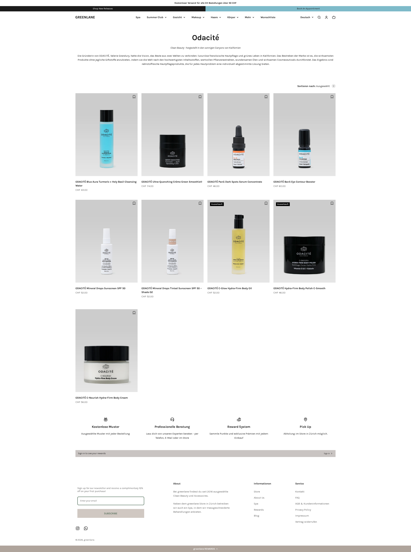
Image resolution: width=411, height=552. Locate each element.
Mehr (248, 17)
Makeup (196, 17)
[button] (205, 549)
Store (257, 491)
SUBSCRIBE (110, 513)
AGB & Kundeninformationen (312, 503)
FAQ (297, 497)
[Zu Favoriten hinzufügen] (134, 97)
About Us (259, 497)
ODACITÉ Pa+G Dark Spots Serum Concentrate (234, 181)
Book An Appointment (308, 8)
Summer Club (155, 17)
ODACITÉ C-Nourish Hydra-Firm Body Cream (101, 397)
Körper (231, 17)
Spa (138, 17)
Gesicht (177, 17)
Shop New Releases (103, 8)
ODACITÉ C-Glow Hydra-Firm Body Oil (229, 288)
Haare (214, 17)
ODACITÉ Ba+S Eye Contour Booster (294, 181)
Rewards (259, 509)
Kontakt (299, 491)
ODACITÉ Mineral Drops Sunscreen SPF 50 (100, 288)
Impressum (302, 515)
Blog (256, 515)
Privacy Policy (303, 509)
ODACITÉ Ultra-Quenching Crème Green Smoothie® (171, 181)
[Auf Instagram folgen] (77, 528)
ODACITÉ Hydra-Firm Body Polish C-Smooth (299, 288)
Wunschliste (268, 17)
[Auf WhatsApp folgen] (86, 528)
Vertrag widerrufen (306, 521)
